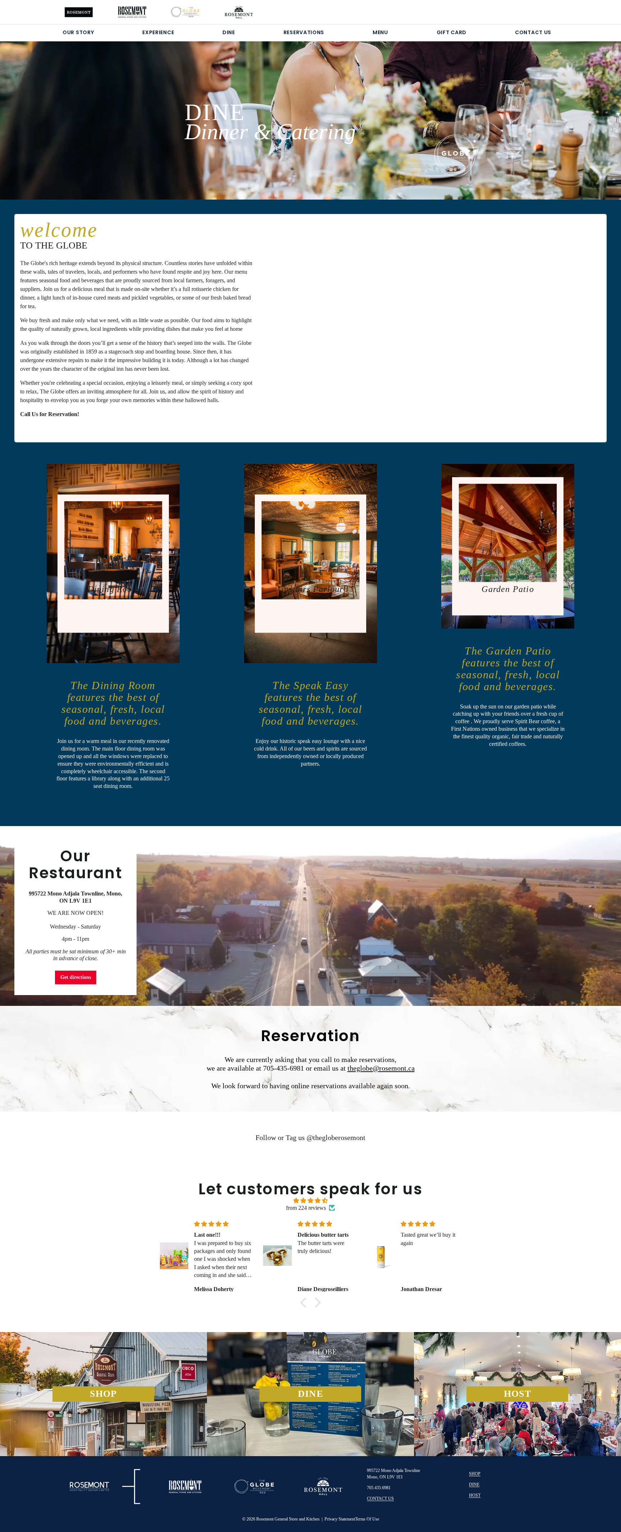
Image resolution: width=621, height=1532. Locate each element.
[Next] (575, 111)
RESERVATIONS (304, 32)
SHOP (474, 1473)
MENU (380, 32)
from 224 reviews (306, 1208)
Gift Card (451, 32)
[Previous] (46, 111)
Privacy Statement (340, 1519)
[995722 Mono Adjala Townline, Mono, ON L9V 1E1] (310, 916)
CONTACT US (533, 32)
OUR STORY (78, 32)
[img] (310, 1200)
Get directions (75, 977)
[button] (305, 1303)
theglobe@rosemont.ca (381, 1068)
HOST (474, 1495)
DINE (228, 32)
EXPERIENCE (158, 32)
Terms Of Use (367, 1519)
